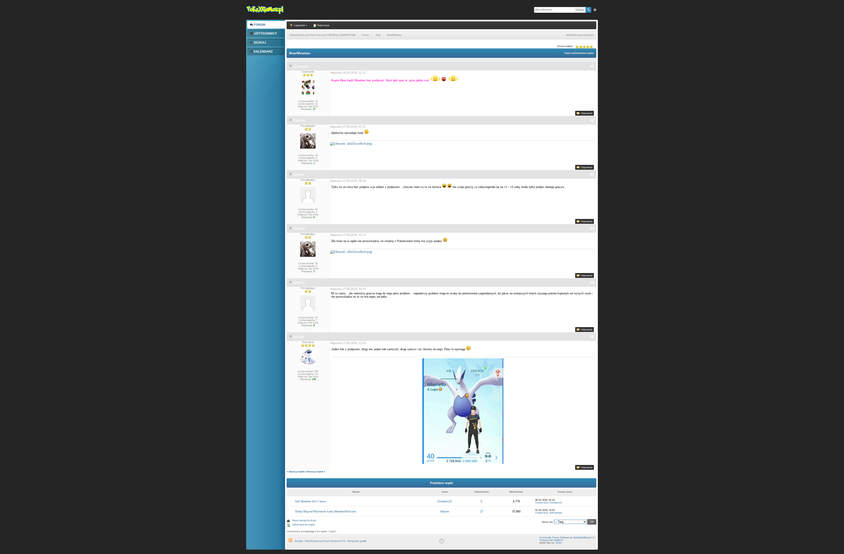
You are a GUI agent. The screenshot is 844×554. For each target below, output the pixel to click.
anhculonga (555, 512)
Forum (259, 24)
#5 (592, 282)
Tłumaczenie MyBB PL (551, 540)
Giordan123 (444, 501)
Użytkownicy (265, 33)
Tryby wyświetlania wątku (579, 53)
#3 (592, 174)
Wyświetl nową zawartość (580, 35)
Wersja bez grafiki (356, 541)
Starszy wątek (297, 471)
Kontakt (299, 541)
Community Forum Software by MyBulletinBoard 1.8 (566, 537)
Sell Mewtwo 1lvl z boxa (310, 501)
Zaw (595, 10)
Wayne (444, 511)
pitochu (299, 174)
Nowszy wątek (315, 471)
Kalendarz (263, 51)
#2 (592, 120)
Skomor (299, 120)
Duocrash (300, 66)
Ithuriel (298, 337)
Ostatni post (541, 502)
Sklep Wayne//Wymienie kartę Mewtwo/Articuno (325, 511)
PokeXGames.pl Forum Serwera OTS (325, 541)
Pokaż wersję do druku (304, 520)
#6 (592, 337)
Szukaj (259, 42)
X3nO (559, 542)
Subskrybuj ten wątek (303, 524)
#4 (592, 228)
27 (481, 511)
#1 (592, 66)
